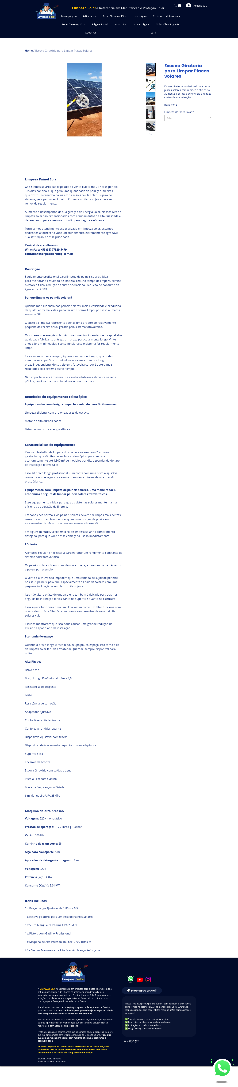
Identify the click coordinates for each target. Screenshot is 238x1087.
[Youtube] (139, 1001)
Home (29, 51)
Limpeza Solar (67, 1068)
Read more (170, 104)
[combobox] (188, 118)
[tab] (142, 1012)
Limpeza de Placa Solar (179, 111)
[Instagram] (148, 1001)
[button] (178, 5)
